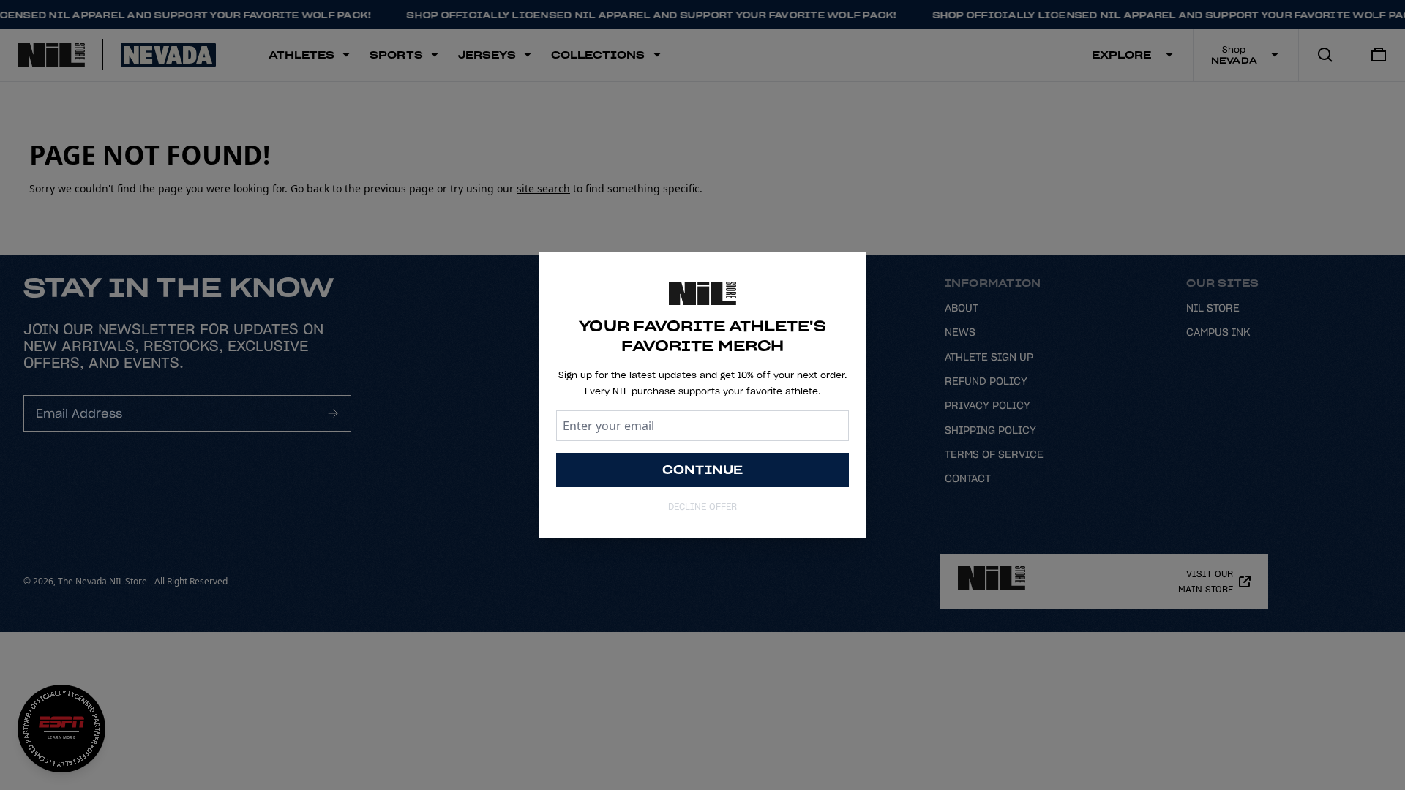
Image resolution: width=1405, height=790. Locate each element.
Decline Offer (702, 506)
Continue (702, 469)
